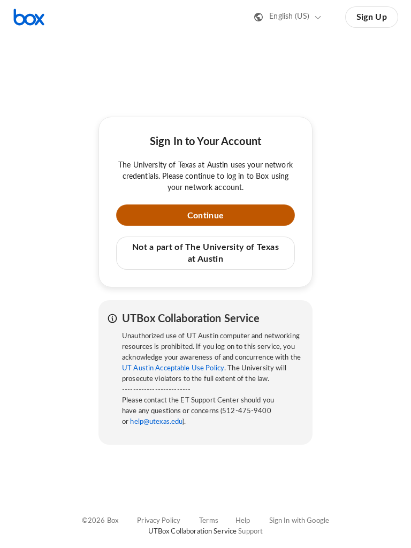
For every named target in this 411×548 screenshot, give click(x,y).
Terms (208, 520)
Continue (205, 215)
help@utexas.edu (156, 421)
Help (242, 520)
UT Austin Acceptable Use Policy (173, 368)
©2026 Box (100, 520)
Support (250, 531)
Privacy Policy (158, 520)
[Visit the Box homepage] (29, 17)
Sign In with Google (299, 520)
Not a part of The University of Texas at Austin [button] (205, 253)
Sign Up (371, 17)
